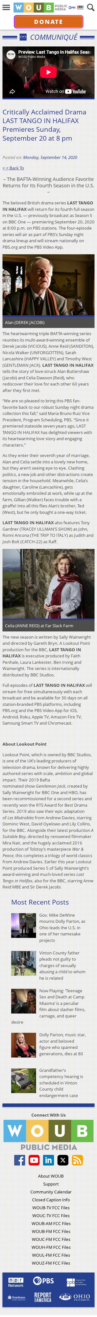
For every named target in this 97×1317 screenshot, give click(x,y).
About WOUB (51, 1176)
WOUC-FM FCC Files (51, 1239)
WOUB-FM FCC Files (51, 1231)
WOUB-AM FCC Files (51, 1223)
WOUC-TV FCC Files (51, 1215)
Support (51, 1184)
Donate (48, 22)
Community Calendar (51, 1192)
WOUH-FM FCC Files (51, 1247)
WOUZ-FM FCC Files (51, 1263)
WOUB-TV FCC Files (51, 1207)
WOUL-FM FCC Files (51, 1255)
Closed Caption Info (51, 1200)
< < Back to (13, 168)
